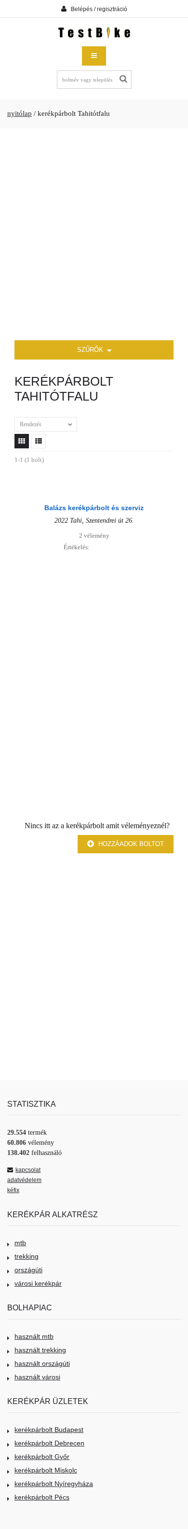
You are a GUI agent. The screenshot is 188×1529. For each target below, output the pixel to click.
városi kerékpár (38, 1283)
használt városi (37, 1377)
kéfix (13, 1190)
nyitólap (19, 113)
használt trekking (40, 1350)
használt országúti (42, 1363)
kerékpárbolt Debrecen (49, 1443)
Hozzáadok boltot (130, 844)
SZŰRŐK (91, 349)
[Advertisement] (94, 234)
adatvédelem (24, 1180)
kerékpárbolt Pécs (41, 1497)
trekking (26, 1256)
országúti (28, 1270)
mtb (20, 1243)
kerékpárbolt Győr (41, 1456)
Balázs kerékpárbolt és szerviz (94, 508)
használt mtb (34, 1336)
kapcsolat (27, 1170)
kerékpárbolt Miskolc (45, 1470)
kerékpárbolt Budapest (48, 1429)
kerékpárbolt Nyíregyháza (53, 1483)
